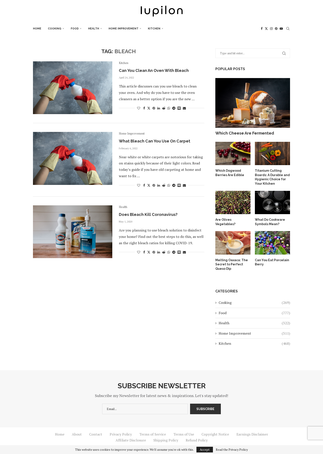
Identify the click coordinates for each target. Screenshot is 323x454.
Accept (205, 449)
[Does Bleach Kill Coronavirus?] (72, 231)
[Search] (288, 28)
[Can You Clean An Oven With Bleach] (72, 87)
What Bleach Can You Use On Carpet (154, 141)
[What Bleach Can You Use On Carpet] (72, 158)
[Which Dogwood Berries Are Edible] (232, 153)
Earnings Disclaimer (252, 434)
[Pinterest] (276, 28)
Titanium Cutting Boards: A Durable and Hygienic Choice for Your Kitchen (272, 177)
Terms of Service (152, 434)
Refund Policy (197, 440)
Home (37, 28)
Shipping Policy (165, 440)
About (77, 434)
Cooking (54, 28)
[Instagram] (271, 28)
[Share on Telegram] (173, 108)
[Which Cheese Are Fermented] (252, 103)
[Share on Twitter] (148, 108)
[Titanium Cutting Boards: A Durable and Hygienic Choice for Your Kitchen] (272, 153)
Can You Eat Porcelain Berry (272, 262)
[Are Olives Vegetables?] (232, 202)
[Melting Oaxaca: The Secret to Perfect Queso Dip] (232, 243)
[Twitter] (266, 28)
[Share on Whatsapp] (168, 108)
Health (93, 28)
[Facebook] (262, 28)
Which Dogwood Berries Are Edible (229, 173)
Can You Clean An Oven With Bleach (154, 70)
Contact (95, 434)
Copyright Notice (215, 434)
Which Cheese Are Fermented (244, 133)
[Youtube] (281, 28)
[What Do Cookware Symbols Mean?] (272, 202)
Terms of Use (183, 434)
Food (75, 28)
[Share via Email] (184, 108)
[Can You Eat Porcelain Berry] (272, 243)
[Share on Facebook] (144, 108)
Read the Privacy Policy (232, 449)
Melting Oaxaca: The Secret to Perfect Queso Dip (231, 264)
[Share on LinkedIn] (158, 108)
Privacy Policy (121, 434)
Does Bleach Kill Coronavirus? (148, 214)
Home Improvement (123, 28)
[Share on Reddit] (163, 108)
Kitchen (154, 28)
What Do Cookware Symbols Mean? (270, 222)
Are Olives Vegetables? (225, 222)
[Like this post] (138, 108)
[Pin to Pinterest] (153, 108)
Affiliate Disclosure (131, 440)
